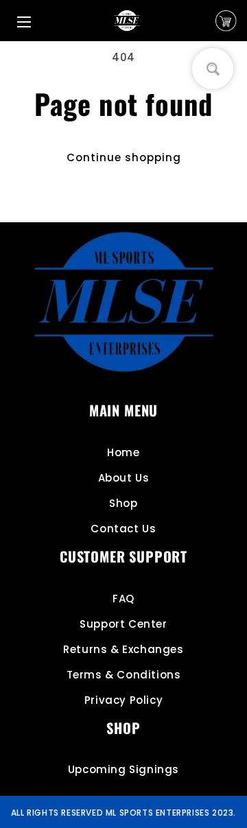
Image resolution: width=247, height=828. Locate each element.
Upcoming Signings (123, 769)
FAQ (123, 598)
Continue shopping (124, 157)
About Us (124, 478)
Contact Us (123, 528)
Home (123, 452)
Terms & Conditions (124, 674)
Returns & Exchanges (123, 649)
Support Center (123, 624)
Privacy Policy (123, 700)
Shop (123, 503)
